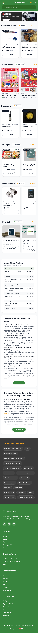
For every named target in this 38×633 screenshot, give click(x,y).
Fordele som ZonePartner (11, 558)
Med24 (5, 581)
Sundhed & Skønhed (9, 610)
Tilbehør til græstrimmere (12, 468)
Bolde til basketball (24, 483)
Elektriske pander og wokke (12, 448)
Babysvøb (21, 492)
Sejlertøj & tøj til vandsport (12, 463)
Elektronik (6, 615)
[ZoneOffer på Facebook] (4, 524)
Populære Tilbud (8, 26)
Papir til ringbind (9, 483)
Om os (5, 536)
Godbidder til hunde (10, 453)
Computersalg (7, 590)
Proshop (5, 587)
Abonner (22, 25)
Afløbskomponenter (10, 478)
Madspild (6, 145)
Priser (4, 564)
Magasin (5, 578)
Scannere (7, 487)
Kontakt (5, 539)
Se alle (33, 25)
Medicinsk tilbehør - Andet (26, 473)
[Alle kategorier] (3, 2)
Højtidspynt (18, 487)
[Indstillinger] (34, 2)
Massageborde (9, 492)
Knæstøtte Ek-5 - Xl (10, 308)
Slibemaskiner (8, 473)
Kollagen (7, 276)
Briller (30, 492)
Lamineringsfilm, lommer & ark (13, 458)
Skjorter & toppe (9, 497)
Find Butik (6, 222)
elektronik (6, 413)
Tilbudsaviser (7, 64)
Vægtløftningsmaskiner (26, 497)
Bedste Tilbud (8, 183)
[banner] (19, 16)
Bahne (5, 584)
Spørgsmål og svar (8, 542)
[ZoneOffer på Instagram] (9, 524)
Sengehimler (28, 468)
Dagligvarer (6, 106)
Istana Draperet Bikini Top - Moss (13, 301)
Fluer (27, 448)
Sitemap (5, 548)
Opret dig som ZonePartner (11, 561)
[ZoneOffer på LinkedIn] (14, 524)
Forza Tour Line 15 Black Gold (13, 293)
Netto (4, 575)
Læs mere (18, 383)
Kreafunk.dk (24, 478)
